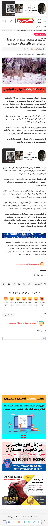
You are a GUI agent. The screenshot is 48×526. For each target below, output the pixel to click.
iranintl (37, 275)
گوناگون (37, 34)
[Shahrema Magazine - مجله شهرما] (24, 20)
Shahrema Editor (41, 54)
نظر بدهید (7, 315)
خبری (43, 34)
